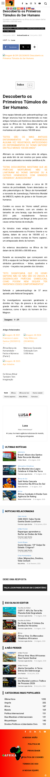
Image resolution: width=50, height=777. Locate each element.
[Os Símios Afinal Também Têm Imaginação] (12, 365)
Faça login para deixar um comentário (25, 587)
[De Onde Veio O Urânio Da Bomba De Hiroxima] (9, 625)
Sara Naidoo (22, 673)
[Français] (26, 8)
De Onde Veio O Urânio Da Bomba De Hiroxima (31, 624)
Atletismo (21, 452)
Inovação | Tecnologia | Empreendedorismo (23, 28)
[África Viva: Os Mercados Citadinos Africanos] (9, 637)
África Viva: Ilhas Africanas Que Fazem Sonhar (31, 656)
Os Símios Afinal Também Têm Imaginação (10, 377)
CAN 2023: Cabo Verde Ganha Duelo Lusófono (29, 520)
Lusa (13, 40)
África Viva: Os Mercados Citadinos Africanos (30, 637)
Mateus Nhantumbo (24, 499)
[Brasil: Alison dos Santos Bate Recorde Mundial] (9, 456)
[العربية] (15, 8)
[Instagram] (31, 4)
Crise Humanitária (24, 555)
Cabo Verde (22, 516)
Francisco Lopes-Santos (25, 474)
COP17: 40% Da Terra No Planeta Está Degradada (30, 611)
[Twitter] (35, 4)
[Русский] (33, 8)
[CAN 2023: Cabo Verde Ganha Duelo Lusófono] (9, 520)
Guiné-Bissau (23, 542)
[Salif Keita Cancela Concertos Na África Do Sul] (9, 483)
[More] (35, 47)
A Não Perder (23, 529)
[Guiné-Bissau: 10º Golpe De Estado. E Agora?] (9, 546)
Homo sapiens (9, 397)
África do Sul (9, 26)
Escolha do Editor (24, 608)
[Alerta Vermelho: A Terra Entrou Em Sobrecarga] (9, 670)
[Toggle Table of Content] (28, 85)
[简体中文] (22, 8)
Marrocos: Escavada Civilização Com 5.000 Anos (32, 351)
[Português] (7, 8)
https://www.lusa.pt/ (25, 430)
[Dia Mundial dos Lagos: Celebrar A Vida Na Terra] (9, 470)
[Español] (18, 8)
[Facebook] (22, 4)
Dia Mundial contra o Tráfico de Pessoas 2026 (32, 682)
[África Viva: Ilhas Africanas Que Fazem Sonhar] (9, 657)
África (13, 393)
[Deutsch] (29, 8)
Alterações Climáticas (26, 466)
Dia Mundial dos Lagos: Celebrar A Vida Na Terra (30, 470)
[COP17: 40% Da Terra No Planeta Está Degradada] (9, 612)
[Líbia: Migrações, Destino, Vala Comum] (9, 560)
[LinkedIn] (27, 4)
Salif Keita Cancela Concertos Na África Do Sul (31, 482)
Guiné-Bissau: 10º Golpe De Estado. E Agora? (31, 546)
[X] (40, 731)
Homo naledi (37, 393)
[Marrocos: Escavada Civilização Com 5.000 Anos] (33, 339)
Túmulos (34, 397)
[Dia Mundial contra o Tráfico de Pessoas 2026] (9, 682)
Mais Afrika (23, 397)
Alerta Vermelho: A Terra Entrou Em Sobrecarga (30, 669)
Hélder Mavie (22, 460)
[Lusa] (5, 40)
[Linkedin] (35, 731)
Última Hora (9, 31)
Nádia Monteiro (23, 487)
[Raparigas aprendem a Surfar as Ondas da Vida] (9, 533)
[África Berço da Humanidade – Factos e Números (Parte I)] (12, 339)
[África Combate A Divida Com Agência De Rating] (9, 495)
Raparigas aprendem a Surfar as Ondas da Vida (30, 532)
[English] (11, 8)
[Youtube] (39, 4)
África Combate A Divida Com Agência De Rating (32, 495)
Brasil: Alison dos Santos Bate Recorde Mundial (30, 456)
